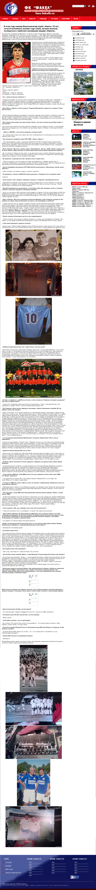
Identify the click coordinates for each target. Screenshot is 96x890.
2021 (30, 870)
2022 (30, 867)
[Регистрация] (93, 6)
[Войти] (89, 6)
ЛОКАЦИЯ (8, 866)
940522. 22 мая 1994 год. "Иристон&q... (80, 187)
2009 (75, 873)
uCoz (27, 885)
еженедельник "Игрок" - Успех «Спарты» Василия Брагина (52, 885)
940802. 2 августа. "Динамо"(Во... (83, 201)
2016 (53, 867)
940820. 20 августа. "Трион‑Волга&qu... (78, 198)
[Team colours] (30, 593)
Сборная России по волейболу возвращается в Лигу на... (89, 167)
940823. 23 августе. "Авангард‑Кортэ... (78, 195)
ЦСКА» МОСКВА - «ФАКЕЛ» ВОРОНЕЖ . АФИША (88, 152)
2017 (53, 865)
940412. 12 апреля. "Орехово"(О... (83, 193)
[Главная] (11, 8)
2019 (30, 875)
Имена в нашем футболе (82, 123)
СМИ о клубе (9, 869)
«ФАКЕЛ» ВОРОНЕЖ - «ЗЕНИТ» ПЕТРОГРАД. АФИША (87, 137)
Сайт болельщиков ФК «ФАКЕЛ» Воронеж (15, 884)
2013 (75, 862)
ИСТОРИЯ (9, 862)
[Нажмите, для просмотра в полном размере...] (34, 260)
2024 (30, 862)
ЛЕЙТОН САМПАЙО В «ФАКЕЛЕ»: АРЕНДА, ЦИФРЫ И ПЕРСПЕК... (89, 144)
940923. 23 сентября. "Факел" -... (82, 204)
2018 (53, 862)
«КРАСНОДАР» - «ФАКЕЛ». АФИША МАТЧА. (89, 173)
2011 (75, 867)
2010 (75, 870)
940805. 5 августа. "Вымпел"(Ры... (83, 200)
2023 (30, 865)
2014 (53, 873)
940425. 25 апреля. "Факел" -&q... (82, 203)
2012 (75, 865)
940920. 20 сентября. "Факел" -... (82, 206)
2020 (30, 873)
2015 (53, 870)
